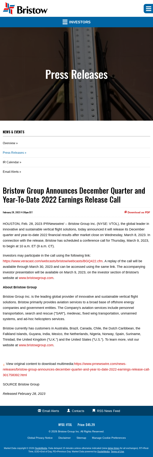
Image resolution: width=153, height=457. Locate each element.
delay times (113, 448)
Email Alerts (11, 171)
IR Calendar (11, 162)
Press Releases (13, 152)
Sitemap (81, 437)
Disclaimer (64, 437)
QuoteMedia (41, 448)
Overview (9, 143)
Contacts (78, 411)
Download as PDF (138, 212)
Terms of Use (117, 451)
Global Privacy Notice (40, 437)
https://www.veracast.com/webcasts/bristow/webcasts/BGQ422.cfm (53, 261)
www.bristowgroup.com (36, 278)
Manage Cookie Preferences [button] (109, 437)
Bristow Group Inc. (69, 431)
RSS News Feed (108, 411)
